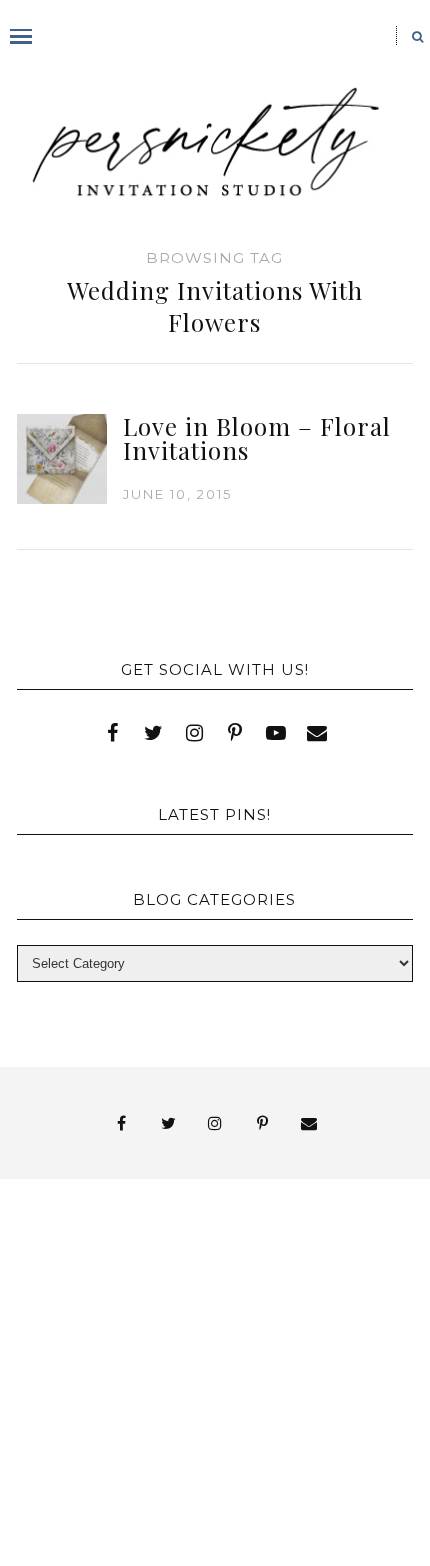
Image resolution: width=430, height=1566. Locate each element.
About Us (95, 1274)
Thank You (138, 1381)
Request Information (214, 1517)
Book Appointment (256, 1292)
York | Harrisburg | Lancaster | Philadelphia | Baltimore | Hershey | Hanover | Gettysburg (196, 1413)
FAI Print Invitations (131, 1310)
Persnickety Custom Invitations (195, 1465)
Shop (240, 1345)
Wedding (262, 1381)
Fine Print (307, 1310)
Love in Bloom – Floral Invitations (257, 438)
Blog (95, 1292)
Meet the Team (289, 1447)
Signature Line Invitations (196, 1363)
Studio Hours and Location (215, 1499)
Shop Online (240, 1483)
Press (155, 1345)
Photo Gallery (269, 1327)
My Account (110, 1327)
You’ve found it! (110, 1447)
